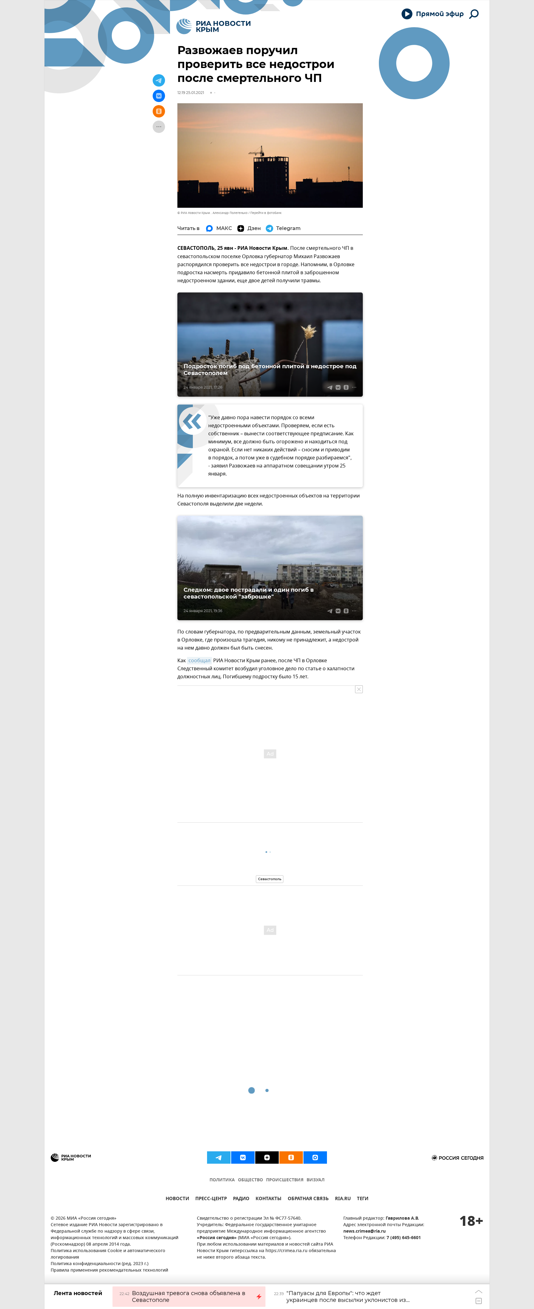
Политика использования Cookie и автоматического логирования (108, 1254)
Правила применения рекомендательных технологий (109, 1270)
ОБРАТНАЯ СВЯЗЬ (308, 1199)
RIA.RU (343, 1199)
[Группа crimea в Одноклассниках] (291, 1157)
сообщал (199, 660)
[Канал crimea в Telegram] (219, 1157)
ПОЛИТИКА (222, 1180)
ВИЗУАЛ (315, 1180)
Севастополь (269, 879)
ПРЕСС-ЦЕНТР (211, 1199)
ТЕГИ (362, 1199)
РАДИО (241, 1199)
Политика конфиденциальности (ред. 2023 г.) (99, 1264)
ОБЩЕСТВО (250, 1180)
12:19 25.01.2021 (190, 92)
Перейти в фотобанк (266, 213)
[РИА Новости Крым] (213, 26)
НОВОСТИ (177, 1199)
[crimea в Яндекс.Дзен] (267, 1157)
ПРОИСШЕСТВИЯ (284, 1180)
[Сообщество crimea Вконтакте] (243, 1157)
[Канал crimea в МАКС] (315, 1157)
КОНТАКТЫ (269, 1199)
